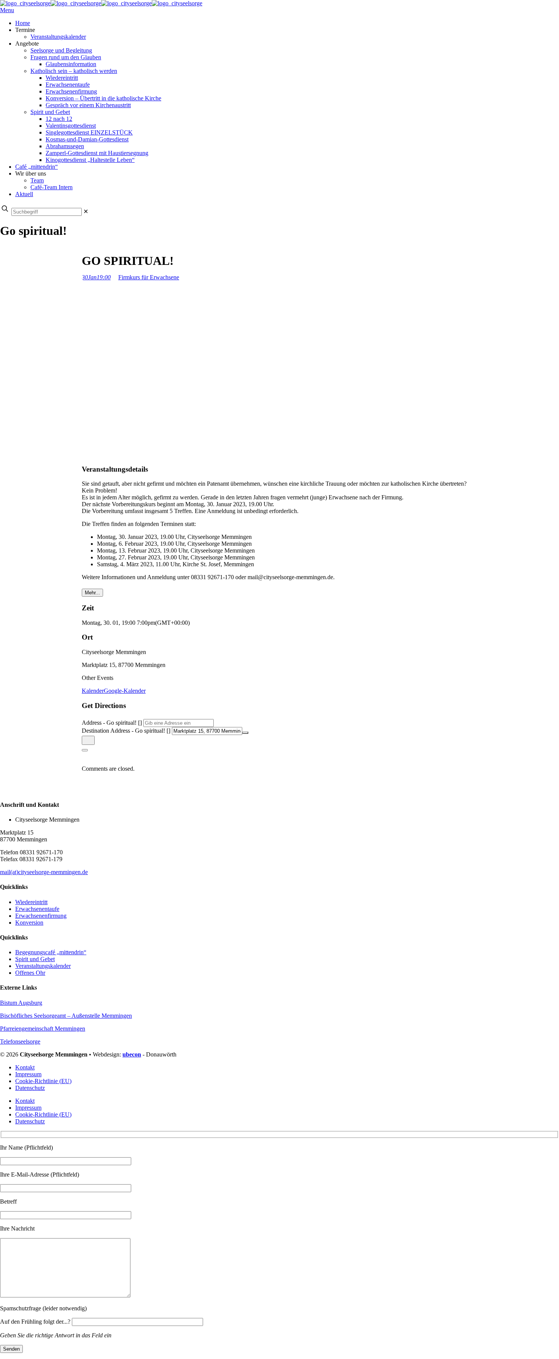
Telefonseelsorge (20, 1041)
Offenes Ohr (30, 972)
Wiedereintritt (31, 902)
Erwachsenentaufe (37, 909)
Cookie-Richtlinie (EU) (43, 1081)
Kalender (93, 690)
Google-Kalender (125, 690)
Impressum (28, 1074)
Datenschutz (30, 1088)
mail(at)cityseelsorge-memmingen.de (44, 872)
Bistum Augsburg (21, 1002)
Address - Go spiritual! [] (112, 722)
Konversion (29, 922)
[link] (85, 211)
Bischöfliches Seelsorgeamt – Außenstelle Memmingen (66, 1015)
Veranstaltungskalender (43, 966)
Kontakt (25, 1067)
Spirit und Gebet (35, 959)
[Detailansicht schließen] (85, 750)
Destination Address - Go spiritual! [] (126, 730)
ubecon (131, 1054)
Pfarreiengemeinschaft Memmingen (42, 1028)
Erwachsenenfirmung (41, 915)
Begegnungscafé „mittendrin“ (50, 952)
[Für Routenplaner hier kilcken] (88, 740)
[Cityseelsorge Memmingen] (101, 3)
